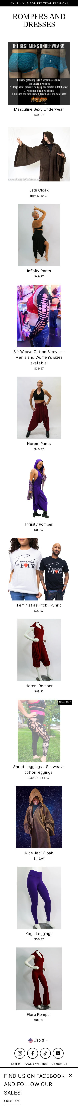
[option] (39, 73)
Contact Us (59, 1063)
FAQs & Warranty (36, 1063)
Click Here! (12, 1101)
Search (16, 1063)
